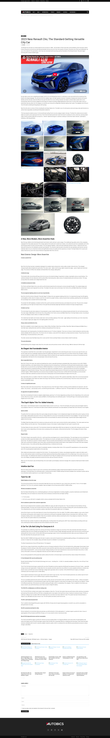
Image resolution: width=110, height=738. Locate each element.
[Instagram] (82, 1)
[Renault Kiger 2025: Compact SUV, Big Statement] (41, 667)
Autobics (23, 44)
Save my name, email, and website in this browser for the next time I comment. (38, 708)
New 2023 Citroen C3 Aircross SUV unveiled (80, 639)
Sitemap (47, 0)
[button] (87, 12)
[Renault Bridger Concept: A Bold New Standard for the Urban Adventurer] (55, 651)
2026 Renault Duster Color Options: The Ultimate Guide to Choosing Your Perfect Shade (41, 658)
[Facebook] (80, 1)
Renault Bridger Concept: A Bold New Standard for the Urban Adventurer (55, 658)
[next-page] (24, 678)
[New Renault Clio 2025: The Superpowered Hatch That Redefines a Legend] (27, 667)
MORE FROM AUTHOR (35, 643)
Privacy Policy (42, 0)
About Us (33, 0)
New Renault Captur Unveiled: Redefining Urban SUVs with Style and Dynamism (82, 674)
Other (52, 12)
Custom (65, 12)
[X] (86, 1)
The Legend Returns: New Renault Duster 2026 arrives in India (82, 658)
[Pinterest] (84, 1)
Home (22, 15)
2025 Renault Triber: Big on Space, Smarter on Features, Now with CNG (54, 674)
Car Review (72, 12)
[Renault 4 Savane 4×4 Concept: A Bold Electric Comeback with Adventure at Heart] (69, 667)
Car (33, 12)
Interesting (45, 12)
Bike (38, 12)
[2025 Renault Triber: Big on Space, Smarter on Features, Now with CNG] (55, 667)
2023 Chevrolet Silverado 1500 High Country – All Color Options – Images (36, 639)
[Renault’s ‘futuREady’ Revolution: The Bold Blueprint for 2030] (69, 651)
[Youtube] (88, 1)
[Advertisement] (55, 6)
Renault (28, 15)
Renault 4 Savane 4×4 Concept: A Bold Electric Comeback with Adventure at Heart (69, 674)
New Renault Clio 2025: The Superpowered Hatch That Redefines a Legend (26, 674)
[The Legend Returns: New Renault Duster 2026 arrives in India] (83, 651)
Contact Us (37, 0)
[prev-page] (22, 678)
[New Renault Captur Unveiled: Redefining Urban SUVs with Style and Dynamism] (83, 667)
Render (58, 12)
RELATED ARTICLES (26, 643)
